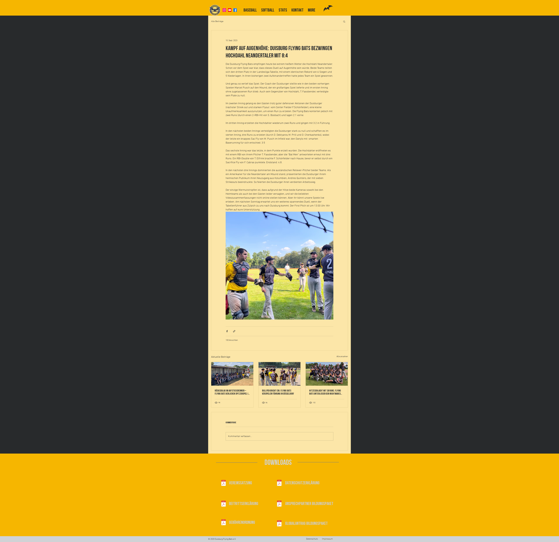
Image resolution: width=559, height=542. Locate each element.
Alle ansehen (342, 356)
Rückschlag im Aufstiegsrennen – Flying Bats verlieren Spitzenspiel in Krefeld (232, 392)
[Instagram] (224, 10)
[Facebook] (235, 10)
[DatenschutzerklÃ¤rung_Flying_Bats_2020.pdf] (279, 483)
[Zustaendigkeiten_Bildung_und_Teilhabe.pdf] (279, 504)
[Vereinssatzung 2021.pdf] (224, 483)
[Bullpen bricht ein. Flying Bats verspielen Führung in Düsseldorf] (280, 374)
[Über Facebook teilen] (227, 331)
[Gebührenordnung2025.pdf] (224, 522)
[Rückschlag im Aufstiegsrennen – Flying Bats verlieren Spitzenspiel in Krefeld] (232, 374)
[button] (344, 21)
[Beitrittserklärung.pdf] (224, 504)
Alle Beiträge (217, 21)
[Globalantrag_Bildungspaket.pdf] (279, 523)
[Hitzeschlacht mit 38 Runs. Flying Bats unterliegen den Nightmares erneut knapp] (327, 374)
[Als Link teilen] (234, 331)
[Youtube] (229, 10)
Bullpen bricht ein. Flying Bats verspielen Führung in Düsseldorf (278, 392)
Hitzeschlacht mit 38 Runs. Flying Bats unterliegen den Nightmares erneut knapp (325, 392)
